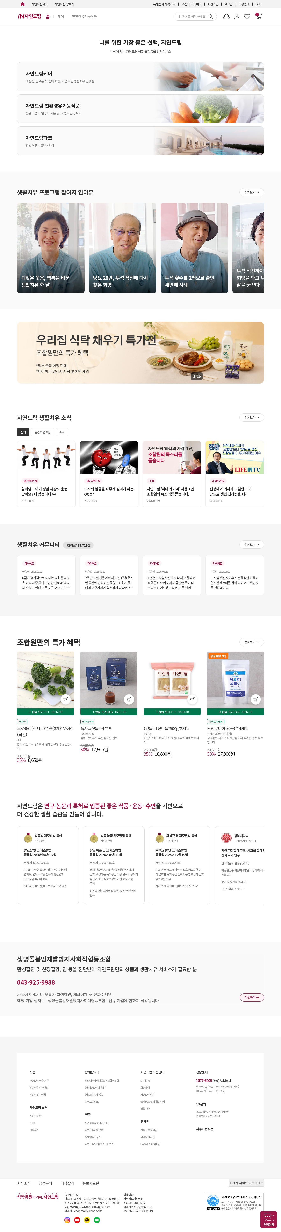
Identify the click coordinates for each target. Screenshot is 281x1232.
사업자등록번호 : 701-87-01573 (101, 1199)
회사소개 (23, 1183)
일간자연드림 (43, 432)
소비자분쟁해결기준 (134, 1203)
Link (258, 4)
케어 (61, 16)
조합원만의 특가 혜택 (48, 642)
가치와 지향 (35, 1116)
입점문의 (45, 1183)
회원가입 (213, 4)
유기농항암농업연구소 (96, 1123)
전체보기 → (252, 192)
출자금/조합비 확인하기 (152, 1102)
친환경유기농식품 (84, 16)
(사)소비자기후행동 (94, 1095)
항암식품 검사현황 (38, 1088)
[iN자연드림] (22, 4)
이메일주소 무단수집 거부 (137, 1207)
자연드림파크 (92, 1102)
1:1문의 (201, 1103)
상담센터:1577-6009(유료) (138, 1211)
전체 (23, 432)
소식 (62, 432)
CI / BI (32, 1123)
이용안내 (244, 4)
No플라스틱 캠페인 (150, 1144)
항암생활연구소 (93, 1137)
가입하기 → (252, 997)
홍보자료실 (90, 1183)
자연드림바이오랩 (94, 1130)
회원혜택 (145, 1088)
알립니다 (145, 1109)
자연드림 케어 (39, 4)
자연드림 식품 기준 (39, 1081)
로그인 (228, 4)
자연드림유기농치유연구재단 (99, 1144)
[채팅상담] (268, 1219)
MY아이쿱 (145, 1081)
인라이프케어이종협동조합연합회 (102, 1081)
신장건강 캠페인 (148, 1130)
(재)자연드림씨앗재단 (96, 1088)
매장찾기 (33, 1130)
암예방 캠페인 (147, 1137)
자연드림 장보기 (64, 4)
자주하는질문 (204, 1128)
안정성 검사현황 (37, 1095)
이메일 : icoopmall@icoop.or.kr (83, 1211)
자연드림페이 (147, 1095)
